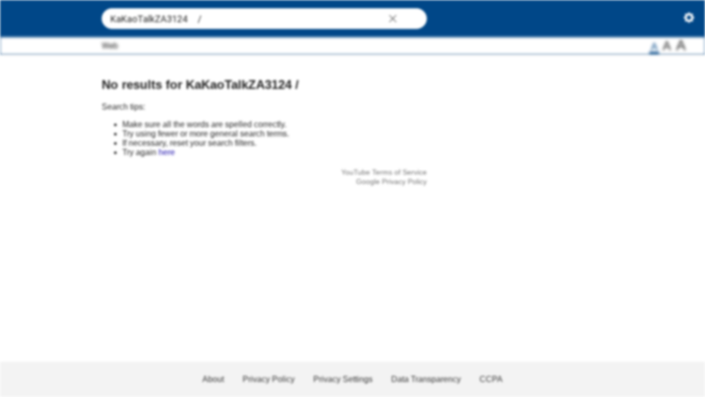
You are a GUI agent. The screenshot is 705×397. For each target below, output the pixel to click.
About (213, 379)
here (166, 152)
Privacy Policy (269, 379)
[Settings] (689, 20)
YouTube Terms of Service (384, 172)
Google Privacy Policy (391, 181)
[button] (392, 19)
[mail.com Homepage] (46, 18)
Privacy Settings (343, 379)
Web (110, 46)
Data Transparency (426, 379)
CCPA (491, 379)
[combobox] (264, 18)
